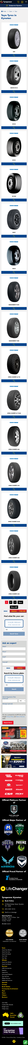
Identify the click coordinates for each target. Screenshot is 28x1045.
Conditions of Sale (21, 1037)
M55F (14, 232)
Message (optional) (7, 704)
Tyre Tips (4, 958)
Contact (4, 984)
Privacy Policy (10, 716)
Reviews (4, 997)
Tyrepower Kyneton (15, 5)
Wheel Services (6, 978)
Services (4, 966)
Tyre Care (4, 956)
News (4, 993)
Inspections (5, 972)
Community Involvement (10, 989)
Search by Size (6, 952)
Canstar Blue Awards (7, 1004)
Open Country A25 (14, 449)
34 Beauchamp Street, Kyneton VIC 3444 (14, 905)
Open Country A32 (14, 485)
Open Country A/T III (14, 377)
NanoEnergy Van (14, 341)
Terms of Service (20, 716)
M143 (14, 160)
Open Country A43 (14, 557)
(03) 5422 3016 (10, 909)
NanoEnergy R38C (14, 304)
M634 (14, 268)
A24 (14, 51)
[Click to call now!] (18, 2)
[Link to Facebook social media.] (14, 1041)
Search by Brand (6, 954)
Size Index (4, 1002)
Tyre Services (5, 976)
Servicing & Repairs (7, 974)
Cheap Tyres (5, 1009)
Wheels (4, 960)
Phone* (4, 652)
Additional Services (7, 980)
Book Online (6, 986)
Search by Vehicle (7, 950)
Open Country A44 (14, 594)
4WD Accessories (6, 968)
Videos (4, 995)
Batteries (4, 970)
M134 (14, 124)
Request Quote (8, 722)
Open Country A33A (14, 521)
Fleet (3, 991)
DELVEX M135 (14, 88)
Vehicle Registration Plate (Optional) (9, 697)
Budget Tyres (5, 1007)
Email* (4, 657)
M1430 (14, 196)
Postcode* (5, 662)
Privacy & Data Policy (11, 1037)
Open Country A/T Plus (14, 413)
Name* (4, 646)
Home (4, 11)
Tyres (3, 948)
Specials (4, 982)
